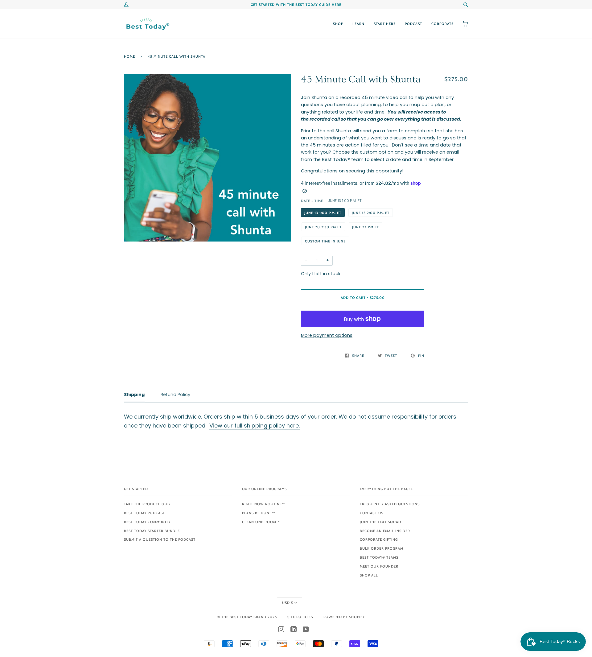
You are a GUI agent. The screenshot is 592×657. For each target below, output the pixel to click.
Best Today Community (147, 522)
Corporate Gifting (379, 539)
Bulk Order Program (381, 548)
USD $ (287, 603)
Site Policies (300, 617)
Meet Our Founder (379, 566)
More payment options (326, 335)
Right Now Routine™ (264, 504)
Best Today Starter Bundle (152, 531)
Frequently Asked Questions (390, 504)
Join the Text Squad (380, 522)
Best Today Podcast (144, 513)
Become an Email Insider (385, 531)
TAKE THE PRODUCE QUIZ (147, 504)
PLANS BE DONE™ (258, 513)
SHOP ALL (369, 575)
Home (129, 56)
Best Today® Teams (379, 557)
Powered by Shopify (344, 617)
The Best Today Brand (244, 617)
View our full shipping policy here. (254, 425)
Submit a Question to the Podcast (159, 539)
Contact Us (371, 513)
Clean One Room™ (261, 522)
